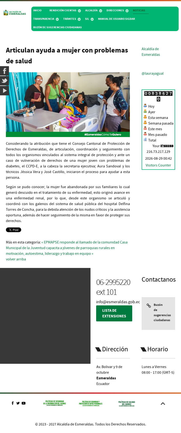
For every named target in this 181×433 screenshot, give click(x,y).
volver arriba (16, 259)
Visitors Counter (158, 165)
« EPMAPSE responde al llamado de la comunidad (80, 242)
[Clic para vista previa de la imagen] (68, 104)
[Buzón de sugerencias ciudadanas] (150, 314)
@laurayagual (153, 73)
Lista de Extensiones (114, 313)
